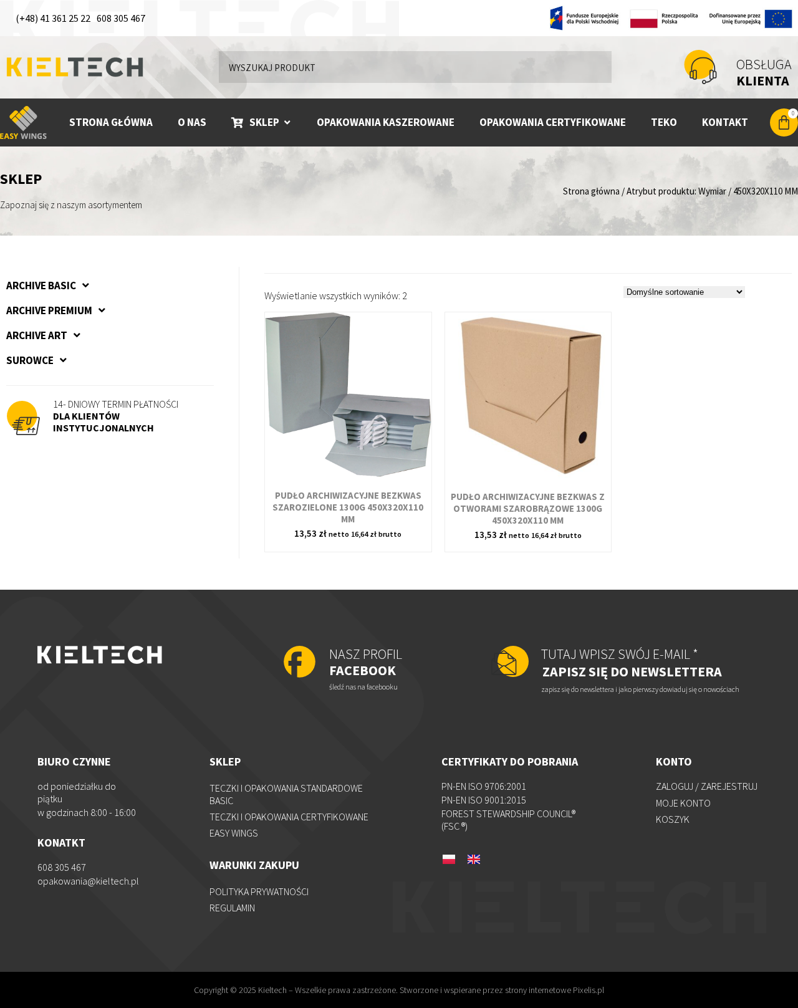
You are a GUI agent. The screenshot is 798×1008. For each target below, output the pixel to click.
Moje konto (683, 803)
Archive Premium (49, 310)
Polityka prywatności (259, 891)
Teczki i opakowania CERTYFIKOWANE (288, 816)
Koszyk (673, 819)
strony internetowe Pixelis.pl (554, 990)
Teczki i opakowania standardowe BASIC (286, 794)
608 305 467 (121, 18)
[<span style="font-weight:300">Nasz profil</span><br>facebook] (299, 663)
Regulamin (232, 907)
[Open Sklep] (287, 122)
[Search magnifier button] (596, 66)
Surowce (30, 360)
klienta (764, 72)
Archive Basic (41, 285)
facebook (365, 662)
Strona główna (591, 191)
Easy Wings (233, 833)
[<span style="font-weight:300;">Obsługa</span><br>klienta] (700, 67)
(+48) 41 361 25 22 (53, 18)
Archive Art (36, 335)
